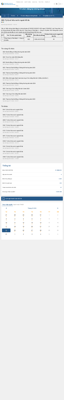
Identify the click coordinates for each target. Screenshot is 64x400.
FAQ (17, 6)
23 (57, 226)
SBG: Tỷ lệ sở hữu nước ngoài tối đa (13, 114)
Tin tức (13, 15)
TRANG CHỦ (19, 2)
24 (6, 230)
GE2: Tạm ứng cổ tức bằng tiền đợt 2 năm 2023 (16, 88)
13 (32, 222)
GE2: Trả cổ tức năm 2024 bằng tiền (13, 57)
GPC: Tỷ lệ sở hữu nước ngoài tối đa (13, 135)
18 (15, 226)
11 (15, 222)
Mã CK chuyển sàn (7, 183)
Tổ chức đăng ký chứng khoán (29, 15)
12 (23, 222)
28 (15, 215)
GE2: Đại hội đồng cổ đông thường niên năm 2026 (16, 52)
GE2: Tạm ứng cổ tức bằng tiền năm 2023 (14, 94)
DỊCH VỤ (34, 2)
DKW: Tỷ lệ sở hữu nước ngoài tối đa (13, 141)
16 (57, 222)
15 (49, 222)
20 (32, 226)
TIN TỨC (40, 2)
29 (23, 215)
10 (6, 222)
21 (40, 226)
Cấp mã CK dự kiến (7, 174)
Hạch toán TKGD (18, 204)
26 (23, 230)
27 (6, 215)
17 (6, 226)
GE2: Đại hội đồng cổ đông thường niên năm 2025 (16, 62)
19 (23, 226)
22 (49, 226)
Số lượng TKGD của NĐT (8, 191)
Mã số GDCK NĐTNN (7, 170)
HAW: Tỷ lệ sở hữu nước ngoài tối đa (13, 157)
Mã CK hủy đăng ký (7, 178)
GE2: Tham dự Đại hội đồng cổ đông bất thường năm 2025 (19, 67)
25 (15, 230)
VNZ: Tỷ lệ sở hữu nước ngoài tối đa (13, 125)
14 (40, 222)
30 (32, 215)
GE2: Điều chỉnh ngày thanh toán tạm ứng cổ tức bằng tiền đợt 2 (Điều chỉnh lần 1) (25, 78)
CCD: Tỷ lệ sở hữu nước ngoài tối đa (13, 130)
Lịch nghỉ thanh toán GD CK (13, 198)
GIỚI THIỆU (27, 2)
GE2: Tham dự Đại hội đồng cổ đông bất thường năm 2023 (19, 99)
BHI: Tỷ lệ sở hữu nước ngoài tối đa (13, 109)
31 (40, 215)
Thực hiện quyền (7, 204)
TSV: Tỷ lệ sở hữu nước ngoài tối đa (13, 151)
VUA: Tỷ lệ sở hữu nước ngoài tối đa (13, 146)
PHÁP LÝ (47, 2)
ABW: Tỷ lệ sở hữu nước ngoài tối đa (13, 120)
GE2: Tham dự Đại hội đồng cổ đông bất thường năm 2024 (19, 73)
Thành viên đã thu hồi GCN (9, 187)
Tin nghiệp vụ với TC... (49, 15)
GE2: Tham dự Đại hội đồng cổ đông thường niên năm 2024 (19, 83)
